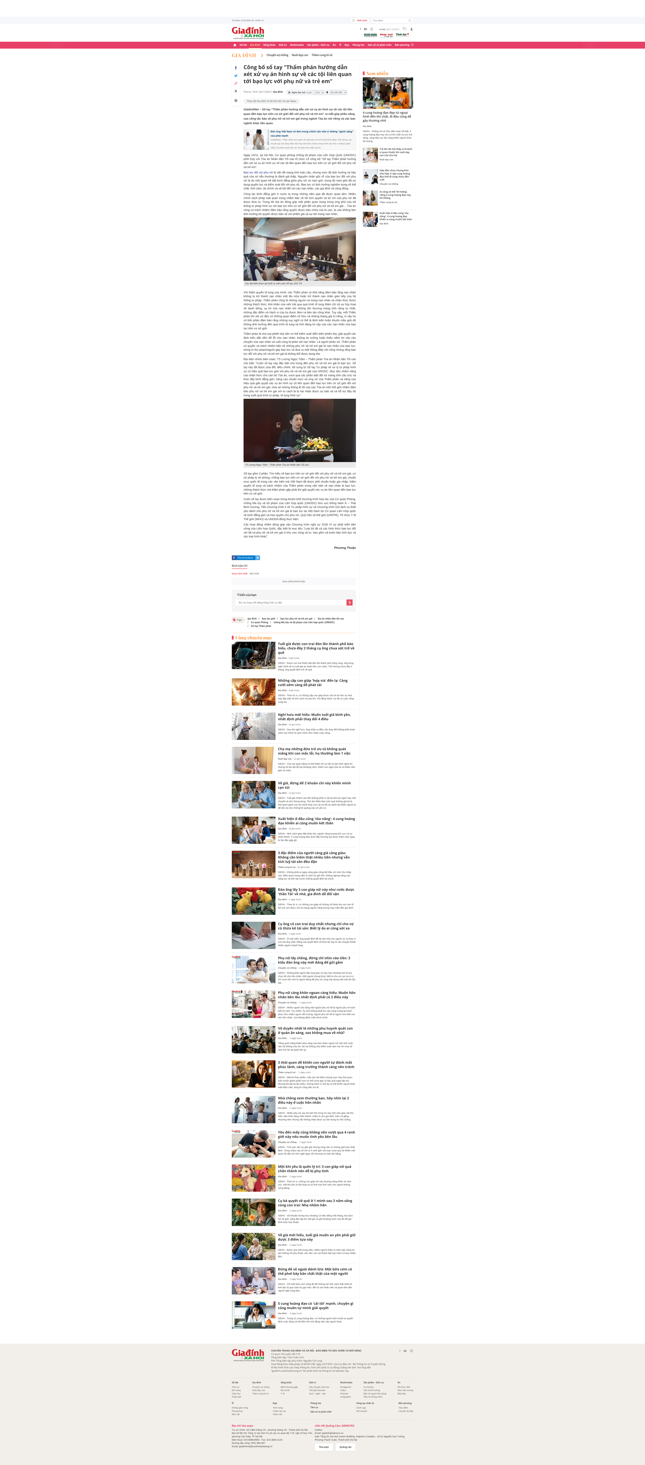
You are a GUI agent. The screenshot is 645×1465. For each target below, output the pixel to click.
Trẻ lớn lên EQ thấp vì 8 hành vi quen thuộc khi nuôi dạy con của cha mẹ (396, 152)
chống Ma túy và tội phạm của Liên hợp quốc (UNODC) (304, 622)
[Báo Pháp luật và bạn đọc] (386, 35)
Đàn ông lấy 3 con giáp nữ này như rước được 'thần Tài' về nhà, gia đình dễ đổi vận (316, 891)
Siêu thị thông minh (372, 1397)
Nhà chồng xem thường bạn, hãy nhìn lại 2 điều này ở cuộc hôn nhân (313, 1100)
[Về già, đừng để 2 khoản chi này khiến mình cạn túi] (253, 794)
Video (343, 1390)
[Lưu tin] (236, 91)
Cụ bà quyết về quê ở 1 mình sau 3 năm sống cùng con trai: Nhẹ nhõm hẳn (315, 1203)
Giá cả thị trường (371, 1390)
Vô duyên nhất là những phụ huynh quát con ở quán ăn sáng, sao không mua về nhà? (315, 1030)
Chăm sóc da (279, 1411)
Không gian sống (240, 1407)
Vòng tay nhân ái (365, 1403)
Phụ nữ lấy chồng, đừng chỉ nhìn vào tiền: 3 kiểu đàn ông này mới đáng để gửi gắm (314, 960)
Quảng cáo (346, 1447)
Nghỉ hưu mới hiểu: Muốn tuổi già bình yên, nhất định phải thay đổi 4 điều (314, 716)
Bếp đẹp (402, 1393)
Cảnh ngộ (361, 1407)
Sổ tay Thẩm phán (260, 626)
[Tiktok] (371, 29)
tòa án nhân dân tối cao (330, 618)
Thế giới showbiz (317, 1390)
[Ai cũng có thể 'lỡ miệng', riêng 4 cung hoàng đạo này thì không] (370, 198)
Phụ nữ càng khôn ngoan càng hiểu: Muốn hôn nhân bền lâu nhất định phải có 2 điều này (317, 995)
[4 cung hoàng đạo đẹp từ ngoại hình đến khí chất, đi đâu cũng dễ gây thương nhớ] (388, 93)
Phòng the (358, 45)
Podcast (344, 1393)
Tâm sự (314, 1407)
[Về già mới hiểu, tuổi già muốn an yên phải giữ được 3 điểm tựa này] (253, 1246)
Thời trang (278, 1407)
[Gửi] (350, 602)
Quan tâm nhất (240, 573)
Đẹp (347, 45)
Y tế (283, 1393)
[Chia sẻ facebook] (236, 68)
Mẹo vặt (236, 1414)
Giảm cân (277, 1414)
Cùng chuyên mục (253, 637)
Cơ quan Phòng (259, 622)
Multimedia (297, 45)
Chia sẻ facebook (245, 558)
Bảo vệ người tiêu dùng (374, 1393)
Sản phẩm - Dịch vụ (318, 45)
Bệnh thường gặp (289, 1387)
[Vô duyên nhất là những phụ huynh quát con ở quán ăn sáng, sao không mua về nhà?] (253, 1040)
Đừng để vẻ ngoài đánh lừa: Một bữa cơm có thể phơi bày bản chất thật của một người (315, 1271)
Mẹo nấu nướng (405, 1390)
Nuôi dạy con (300, 55)
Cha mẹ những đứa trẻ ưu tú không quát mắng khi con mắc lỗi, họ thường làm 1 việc (314, 751)
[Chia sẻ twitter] (236, 76)
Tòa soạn (324, 1447)
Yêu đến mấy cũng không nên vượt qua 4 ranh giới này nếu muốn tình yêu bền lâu (316, 1134)
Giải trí (283, 45)
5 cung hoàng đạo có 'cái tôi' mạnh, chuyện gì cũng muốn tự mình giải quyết (315, 1305)
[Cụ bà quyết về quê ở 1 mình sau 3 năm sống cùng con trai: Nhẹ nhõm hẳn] (253, 1212)
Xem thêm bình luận (293, 581)
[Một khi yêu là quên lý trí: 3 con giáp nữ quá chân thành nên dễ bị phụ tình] (253, 1178)
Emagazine (345, 1387)
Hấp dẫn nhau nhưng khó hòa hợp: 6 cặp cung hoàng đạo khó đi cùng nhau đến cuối (395, 175)
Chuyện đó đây (406, 1411)
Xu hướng (368, 1387)
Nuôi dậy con (258, 1390)
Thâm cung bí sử (322, 55)
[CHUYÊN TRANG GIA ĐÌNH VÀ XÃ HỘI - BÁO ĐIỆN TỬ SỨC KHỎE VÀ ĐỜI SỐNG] (248, 33)
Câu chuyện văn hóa (319, 1387)
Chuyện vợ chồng (277, 55)
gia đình (252, 618)
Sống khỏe (269, 45)
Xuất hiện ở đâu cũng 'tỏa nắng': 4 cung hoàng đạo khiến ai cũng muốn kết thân (316, 821)
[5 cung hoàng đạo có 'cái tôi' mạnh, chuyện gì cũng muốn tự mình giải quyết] (253, 1315)
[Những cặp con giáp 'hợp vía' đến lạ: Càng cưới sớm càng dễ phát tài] (253, 692)
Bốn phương (402, 45)
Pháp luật (236, 1397)
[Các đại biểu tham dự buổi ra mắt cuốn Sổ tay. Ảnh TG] (300, 249)
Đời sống (236, 1390)
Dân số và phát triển (380, 45)
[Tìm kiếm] (409, 20)
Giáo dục (236, 1393)
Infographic (345, 1397)
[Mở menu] (412, 45)
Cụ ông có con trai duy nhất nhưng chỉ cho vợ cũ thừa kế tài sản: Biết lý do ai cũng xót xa (316, 926)
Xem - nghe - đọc (317, 1393)
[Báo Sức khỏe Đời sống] (370, 35)
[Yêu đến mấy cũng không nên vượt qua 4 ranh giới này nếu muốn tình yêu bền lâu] (253, 1144)
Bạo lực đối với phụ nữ (258, 172)
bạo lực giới (268, 618)
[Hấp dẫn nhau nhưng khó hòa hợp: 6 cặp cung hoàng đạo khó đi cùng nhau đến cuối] (370, 176)
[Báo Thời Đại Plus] (402, 35)
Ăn (334, 45)
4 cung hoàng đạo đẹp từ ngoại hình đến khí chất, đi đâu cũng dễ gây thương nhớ (387, 117)
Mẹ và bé (285, 1390)
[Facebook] (360, 29)
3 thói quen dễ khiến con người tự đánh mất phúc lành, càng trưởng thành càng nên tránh (316, 1064)
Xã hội (243, 45)
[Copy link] (236, 83)
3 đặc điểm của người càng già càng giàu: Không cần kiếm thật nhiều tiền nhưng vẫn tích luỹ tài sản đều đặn (314, 857)
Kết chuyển (361, 1411)
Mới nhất (362, 20)
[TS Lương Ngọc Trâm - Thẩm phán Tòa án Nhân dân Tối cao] (300, 430)
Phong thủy (237, 1411)
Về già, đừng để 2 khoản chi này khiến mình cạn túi (314, 785)
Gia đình (255, 45)
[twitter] (257, 557)
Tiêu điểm (403, 1407)
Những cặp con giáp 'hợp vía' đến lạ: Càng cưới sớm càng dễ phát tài (313, 682)
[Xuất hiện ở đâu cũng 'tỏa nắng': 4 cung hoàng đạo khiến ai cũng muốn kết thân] (253, 830)
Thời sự (235, 1387)
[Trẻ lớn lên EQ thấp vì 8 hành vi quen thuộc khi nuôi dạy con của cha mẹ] (370, 155)
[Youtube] (365, 29)
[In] (236, 101)
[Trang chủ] (235, 45)
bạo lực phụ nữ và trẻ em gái (296, 618)
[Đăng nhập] (411, 29)
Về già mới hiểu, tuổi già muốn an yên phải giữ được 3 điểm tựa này (317, 1237)
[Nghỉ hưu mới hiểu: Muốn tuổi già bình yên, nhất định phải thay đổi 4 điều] (253, 726)
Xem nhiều (377, 73)
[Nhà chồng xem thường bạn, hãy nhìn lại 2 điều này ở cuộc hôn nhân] (253, 1109)
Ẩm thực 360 (404, 1387)
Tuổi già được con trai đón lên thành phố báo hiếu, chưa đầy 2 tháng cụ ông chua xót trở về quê (316, 648)
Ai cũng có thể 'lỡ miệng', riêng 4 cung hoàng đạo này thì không (395, 194)
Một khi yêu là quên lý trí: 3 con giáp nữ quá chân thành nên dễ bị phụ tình (314, 1168)
